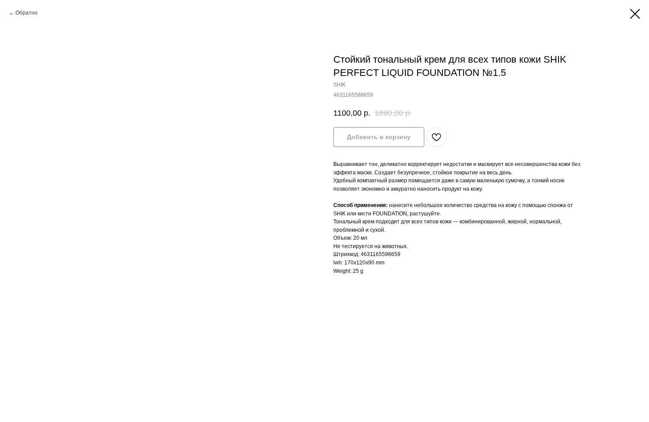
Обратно (26, 13)
